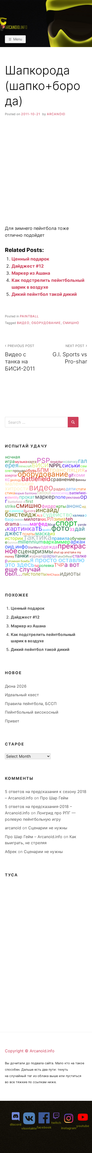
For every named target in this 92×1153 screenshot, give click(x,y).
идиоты (70, 573)
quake (46, 530)
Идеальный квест (22, 694)
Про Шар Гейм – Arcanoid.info (33, 836)
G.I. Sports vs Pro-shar (70, 354)
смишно (71, 323)
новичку (70, 461)
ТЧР (59, 565)
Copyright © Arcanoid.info (29, 1050)
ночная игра (12, 459)
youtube (82, 1126)
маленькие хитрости (19, 486)
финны (80, 480)
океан (19, 519)
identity (13, 497)
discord (15, 1124)
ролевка (46, 565)
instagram (68, 1128)
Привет (12, 721)
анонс (74, 506)
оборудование (46, 323)
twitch (56, 1123)
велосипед (60, 493)
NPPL (55, 465)
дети (71, 488)
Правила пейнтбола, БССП (31, 703)
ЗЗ (72, 529)
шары (49, 556)
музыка (21, 462)
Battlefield (35, 479)
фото (60, 528)
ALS (39, 515)
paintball (29, 316)
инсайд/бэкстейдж (32, 512)
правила (60, 538)
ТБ (38, 528)
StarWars (34, 547)
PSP (43, 460)
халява (78, 515)
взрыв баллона (26, 493)
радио (59, 488)
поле (60, 497)
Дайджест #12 (28, 266)
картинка (21, 528)
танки (21, 556)
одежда (48, 546)
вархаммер (56, 542)
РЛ (50, 519)
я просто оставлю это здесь (45, 562)
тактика (37, 537)
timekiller (56, 462)
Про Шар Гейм (54, 797)
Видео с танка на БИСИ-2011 (20, 358)
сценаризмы (35, 551)
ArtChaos (53, 574)
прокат (27, 497)
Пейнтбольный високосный (31, 712)
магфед (38, 524)
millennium (30, 542)
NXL (43, 519)
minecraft (25, 466)
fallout (44, 493)
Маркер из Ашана (31, 273)
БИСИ (40, 465)
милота (32, 519)
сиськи (71, 465)
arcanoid (56, 114)
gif (70, 475)
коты (61, 506)
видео (23, 323)
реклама (73, 497)
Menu (17, 39)
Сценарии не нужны (47, 827)
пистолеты (34, 574)
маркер (45, 497)
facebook (44, 1127)
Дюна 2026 (15, 686)
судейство (57, 514)
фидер (49, 506)
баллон (12, 542)
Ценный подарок (30, 258)
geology (15, 480)
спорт (67, 523)
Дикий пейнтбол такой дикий (44, 294)
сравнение (63, 479)
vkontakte (29, 1128)
